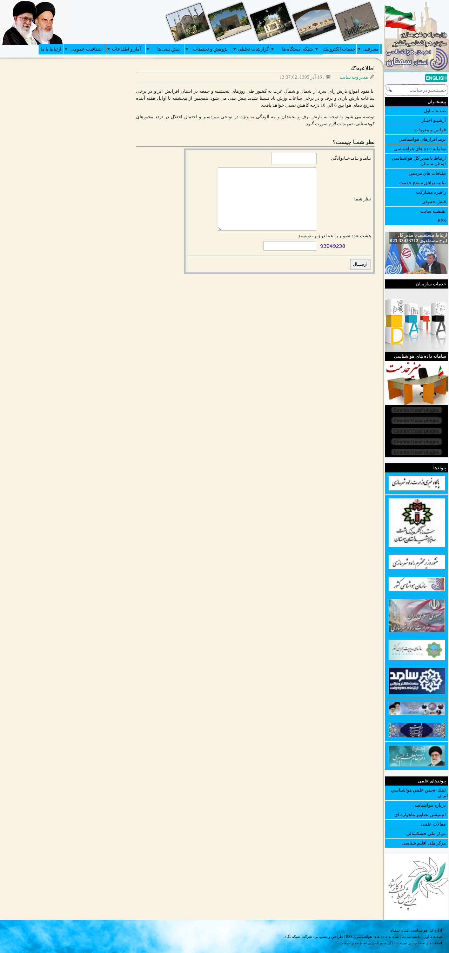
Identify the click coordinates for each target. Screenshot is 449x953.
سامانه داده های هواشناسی (377, 936)
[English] (425, 79)
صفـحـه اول (432, 936)
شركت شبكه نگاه (298, 936)
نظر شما (362, 198)
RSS (349, 936)
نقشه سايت (411, 936)
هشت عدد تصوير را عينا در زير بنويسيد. (334, 235)
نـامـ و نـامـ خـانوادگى (351, 158)
